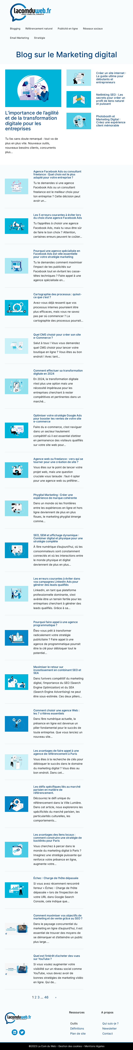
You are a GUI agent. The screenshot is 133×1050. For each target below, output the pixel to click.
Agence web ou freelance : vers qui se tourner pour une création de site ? (58, 460)
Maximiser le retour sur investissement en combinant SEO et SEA (57, 670)
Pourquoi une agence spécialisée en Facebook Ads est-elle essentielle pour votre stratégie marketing (56, 253)
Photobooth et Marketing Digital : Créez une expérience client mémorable (110, 121)
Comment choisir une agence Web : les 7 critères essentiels (56, 712)
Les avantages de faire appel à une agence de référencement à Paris (56, 752)
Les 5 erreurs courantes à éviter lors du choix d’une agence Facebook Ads (57, 216)
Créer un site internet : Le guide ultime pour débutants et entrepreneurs (111, 78)
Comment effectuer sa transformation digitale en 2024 (58, 372)
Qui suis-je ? (110, 1023)
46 (46, 997)
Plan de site (78, 1033)
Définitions (77, 1028)
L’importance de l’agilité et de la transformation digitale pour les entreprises (32, 120)
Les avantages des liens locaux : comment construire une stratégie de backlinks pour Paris (57, 837)
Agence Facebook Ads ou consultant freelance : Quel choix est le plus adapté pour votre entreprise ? (57, 174)
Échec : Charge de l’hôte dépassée (55, 878)
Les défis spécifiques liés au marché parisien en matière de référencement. (56, 789)
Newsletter (109, 1028)
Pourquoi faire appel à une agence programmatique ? (55, 624)
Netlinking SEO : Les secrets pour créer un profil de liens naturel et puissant (110, 99)
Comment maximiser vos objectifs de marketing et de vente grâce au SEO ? (57, 917)
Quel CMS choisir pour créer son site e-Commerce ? (57, 336)
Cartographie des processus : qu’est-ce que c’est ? (57, 296)
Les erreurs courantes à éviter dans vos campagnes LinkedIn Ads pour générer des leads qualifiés (56, 581)
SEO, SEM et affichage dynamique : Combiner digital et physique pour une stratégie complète (58, 538)
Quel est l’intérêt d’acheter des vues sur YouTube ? (56, 957)
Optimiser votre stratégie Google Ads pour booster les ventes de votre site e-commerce (57, 418)
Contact (107, 1033)
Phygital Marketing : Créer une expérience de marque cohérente (55, 496)
